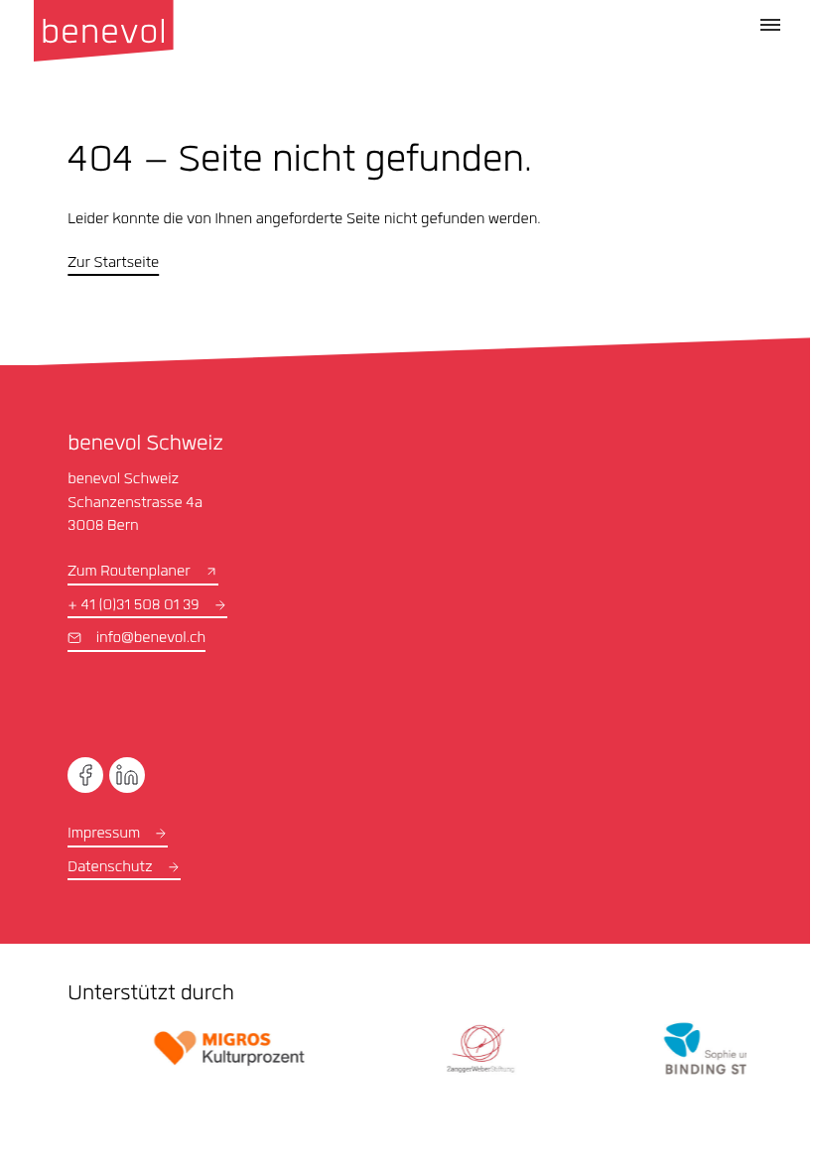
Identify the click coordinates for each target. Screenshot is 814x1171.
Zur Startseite (113, 264)
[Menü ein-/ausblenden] (770, 25)
